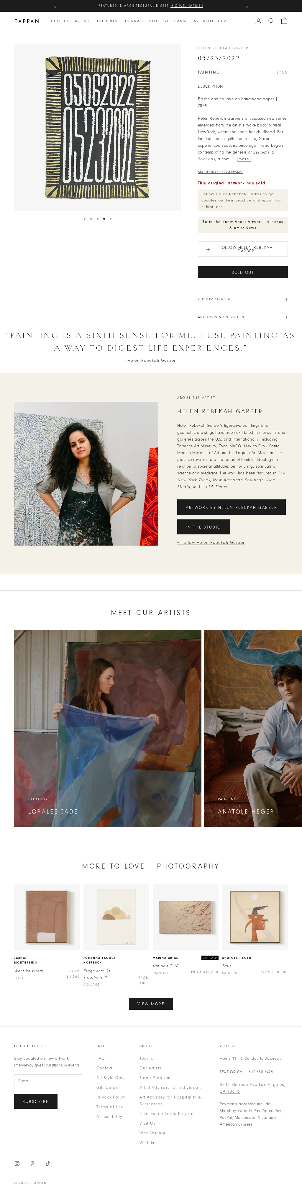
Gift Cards (175, 21)
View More (151, 1003)
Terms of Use (110, 1106)
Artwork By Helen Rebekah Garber (231, 507)
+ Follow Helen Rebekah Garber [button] (211, 542)
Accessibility (109, 1116)
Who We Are (152, 1133)
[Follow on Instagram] (17, 1163)
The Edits (107, 21)
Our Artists (150, 1068)
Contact (104, 1068)
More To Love (113, 866)
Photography (188, 866)
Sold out (243, 272)
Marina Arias (165, 958)
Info (153, 21)
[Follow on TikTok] (48, 1163)
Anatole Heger (236, 958)
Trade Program (155, 1077)
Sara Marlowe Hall (182, 7)
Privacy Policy (110, 1097)
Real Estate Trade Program (167, 1113)
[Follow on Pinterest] (32, 1163)
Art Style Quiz (210, 21)
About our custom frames (220, 172)
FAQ (100, 1058)
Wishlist (147, 1142)
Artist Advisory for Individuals (170, 1087)
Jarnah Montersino (26, 960)
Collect (60, 21)
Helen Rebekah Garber (223, 48)
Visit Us (147, 1123)
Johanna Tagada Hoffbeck (99, 960)
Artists (83, 21)
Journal (132, 21)
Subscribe (36, 1101)
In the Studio (203, 527)
